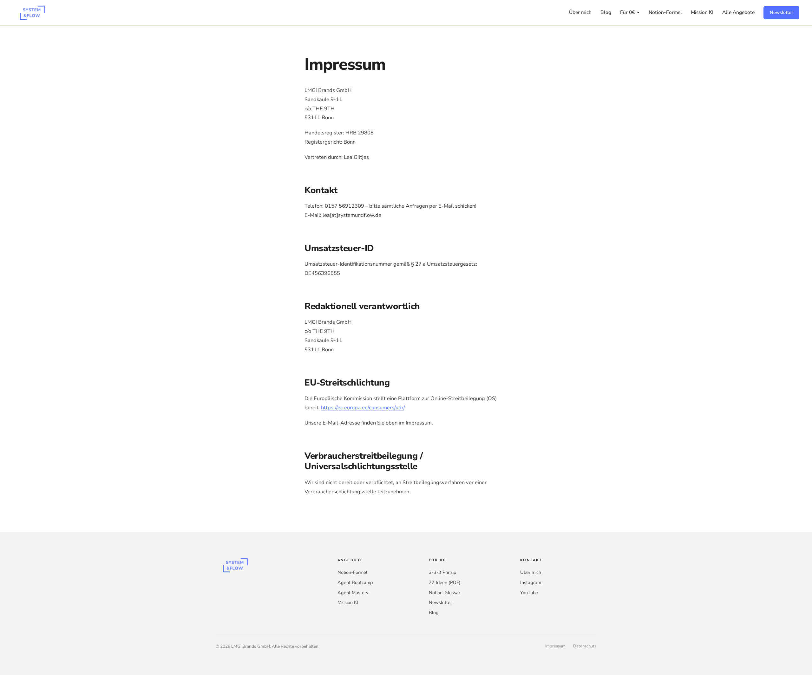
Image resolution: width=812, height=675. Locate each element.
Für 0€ (627, 12)
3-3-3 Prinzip (442, 572)
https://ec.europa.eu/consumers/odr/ (362, 407)
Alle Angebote (738, 12)
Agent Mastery (352, 592)
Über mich (580, 12)
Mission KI (702, 12)
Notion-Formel (665, 12)
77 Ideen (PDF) (445, 582)
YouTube (529, 592)
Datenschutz (584, 646)
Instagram (530, 582)
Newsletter (781, 12)
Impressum (555, 646)
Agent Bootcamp (355, 582)
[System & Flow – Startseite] (32, 12)
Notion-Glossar (444, 592)
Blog (605, 12)
